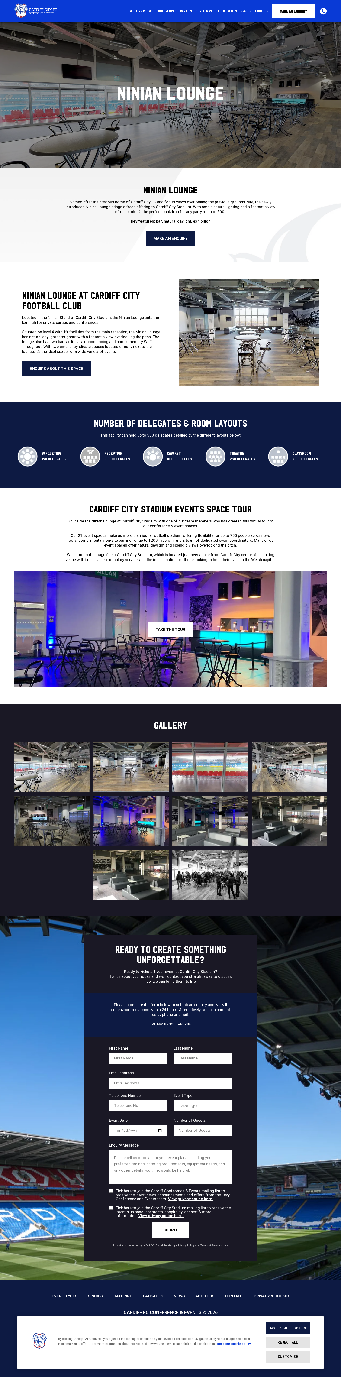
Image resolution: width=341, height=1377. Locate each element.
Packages (153, 1296)
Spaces (95, 1296)
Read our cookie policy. (234, 1343)
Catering (122, 1296)
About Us (205, 1296)
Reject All (288, 1342)
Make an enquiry (171, 238)
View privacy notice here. (190, 1199)
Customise (288, 1356)
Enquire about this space (56, 369)
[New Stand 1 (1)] (289, 821)
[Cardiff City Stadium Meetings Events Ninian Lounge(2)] (52, 767)
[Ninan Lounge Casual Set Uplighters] (131, 821)
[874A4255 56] (210, 875)
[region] (170, 1342)
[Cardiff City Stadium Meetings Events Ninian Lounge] (210, 767)
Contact (234, 1296)
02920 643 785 (177, 1024)
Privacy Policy (186, 1245)
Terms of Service (210, 1245)
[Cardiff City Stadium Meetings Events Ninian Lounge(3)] (289, 767)
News (179, 1296)
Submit (170, 1230)
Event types (64, 1296)
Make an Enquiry (293, 11)
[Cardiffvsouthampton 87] (52, 821)
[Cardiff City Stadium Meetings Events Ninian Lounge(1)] (131, 767)
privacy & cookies (272, 1296)
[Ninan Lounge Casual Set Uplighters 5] (210, 821)
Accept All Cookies (288, 1328)
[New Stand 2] (131, 875)
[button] (39, 1343)
